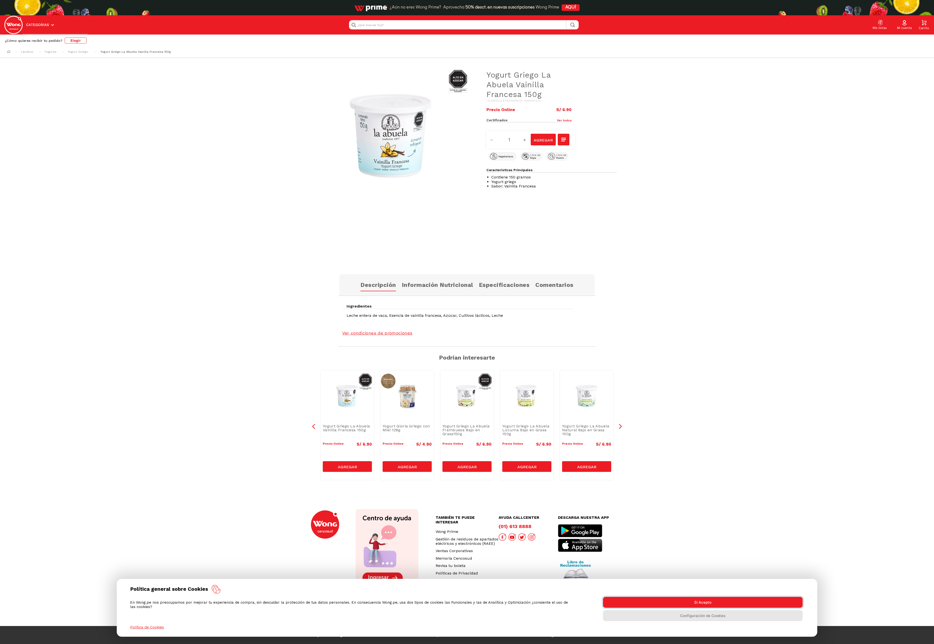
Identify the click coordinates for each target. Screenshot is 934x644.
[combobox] (464, 24)
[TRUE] (347, 466)
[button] (904, 25)
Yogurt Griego (78, 51)
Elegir (76, 40)
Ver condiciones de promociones (377, 332)
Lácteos (27, 51)
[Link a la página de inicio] (8, 52)
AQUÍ (570, 7)
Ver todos (564, 120)
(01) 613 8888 (515, 526)
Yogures (50, 51)
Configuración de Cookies (703, 615)
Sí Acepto (702, 602)
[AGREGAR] (543, 139)
